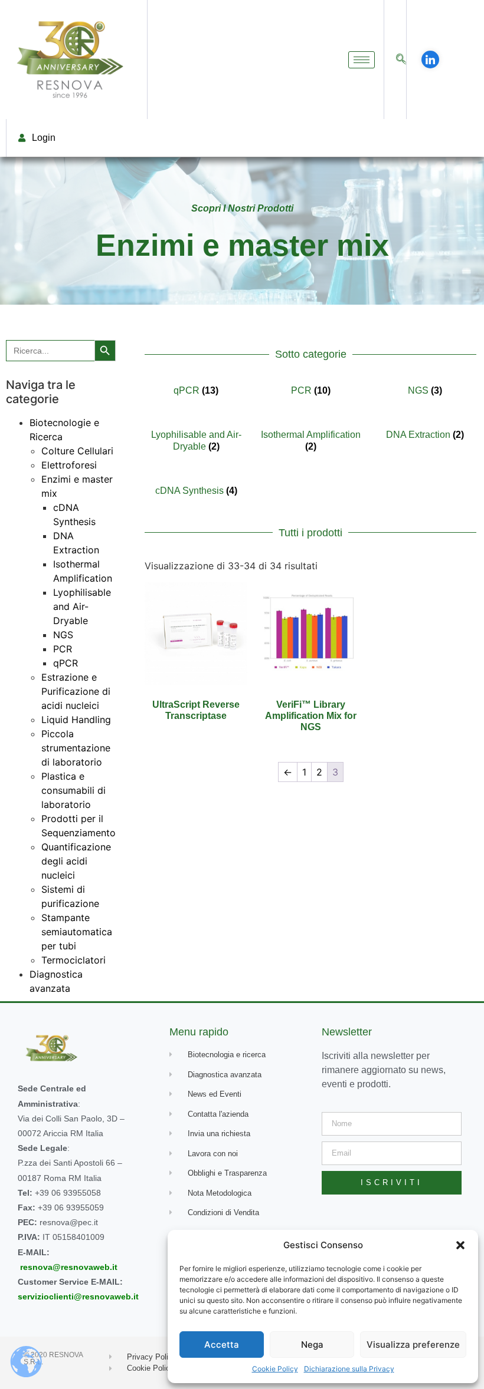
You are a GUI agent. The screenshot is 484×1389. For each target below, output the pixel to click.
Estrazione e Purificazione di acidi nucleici (75, 691)
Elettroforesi (69, 465)
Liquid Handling (76, 719)
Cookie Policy (275, 1368)
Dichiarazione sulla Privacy (349, 1368)
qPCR (65, 663)
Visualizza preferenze (413, 1344)
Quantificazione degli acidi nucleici (76, 861)
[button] (460, 1245)
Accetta (221, 1344)
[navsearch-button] (401, 60)
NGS (63, 635)
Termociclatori (73, 960)
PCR (62, 649)
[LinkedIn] (430, 59)
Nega (312, 1344)
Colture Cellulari (77, 451)
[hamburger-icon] (361, 59)
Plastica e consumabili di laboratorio (73, 790)
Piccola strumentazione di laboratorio (75, 748)
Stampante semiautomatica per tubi (76, 932)
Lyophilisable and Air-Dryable (82, 606)
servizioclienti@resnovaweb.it (78, 1296)
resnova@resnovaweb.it (68, 1267)
